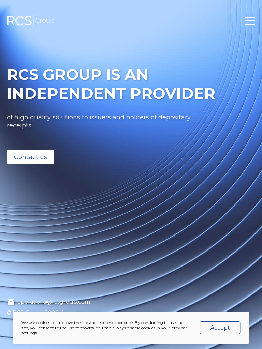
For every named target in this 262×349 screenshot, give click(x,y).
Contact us (30, 157)
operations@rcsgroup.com (53, 302)
